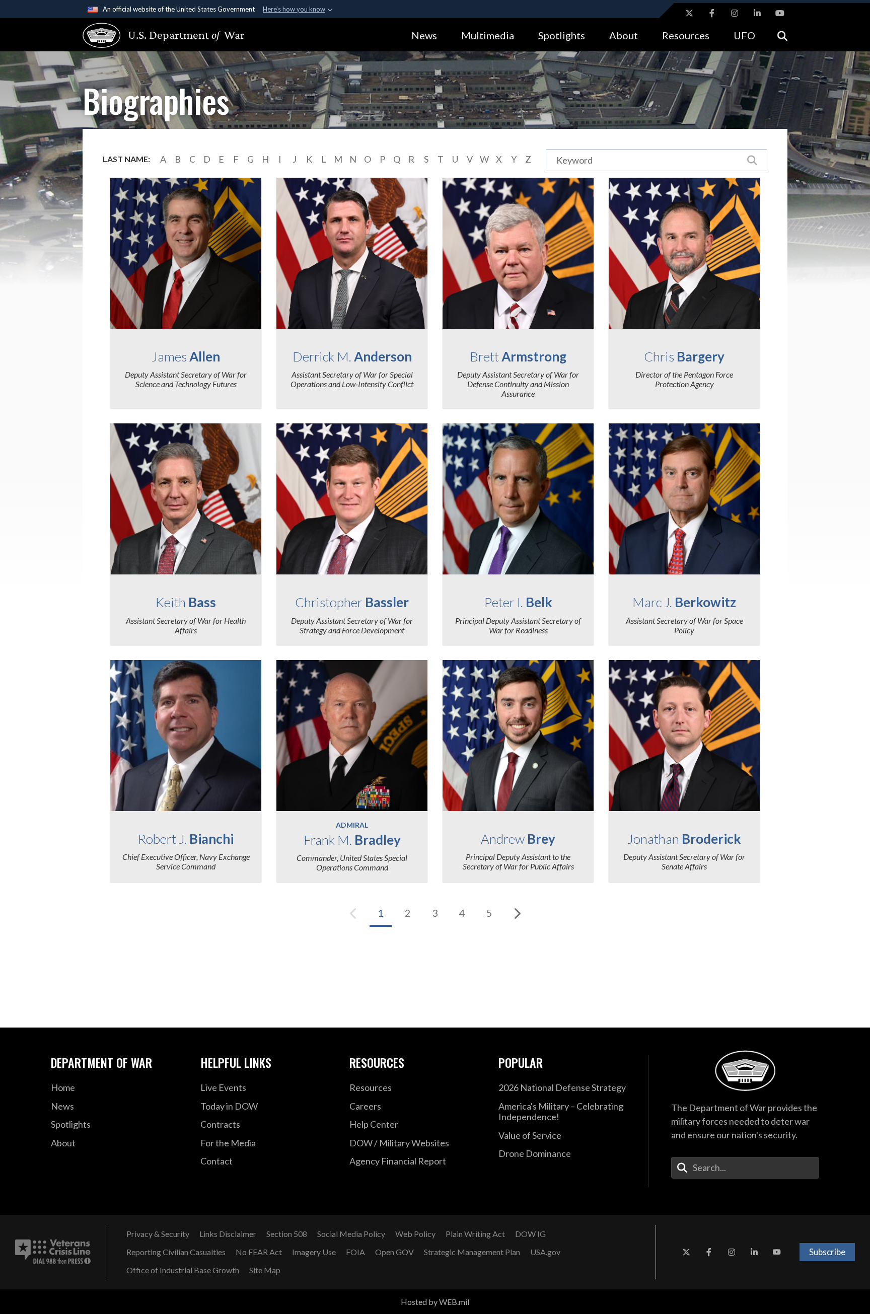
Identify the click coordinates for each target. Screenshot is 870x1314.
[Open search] (782, 35)
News (424, 35)
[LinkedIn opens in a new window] (757, 13)
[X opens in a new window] (689, 13)
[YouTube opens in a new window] (779, 13)
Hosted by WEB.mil (435, 1301)
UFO (744, 35)
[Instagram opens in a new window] (734, 13)
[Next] (516, 913)
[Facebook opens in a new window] (711, 13)
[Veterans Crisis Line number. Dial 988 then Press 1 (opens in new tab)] (53, 1252)
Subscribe (827, 1252)
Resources (685, 35)
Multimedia (487, 35)
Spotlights (561, 35)
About (623, 35)
